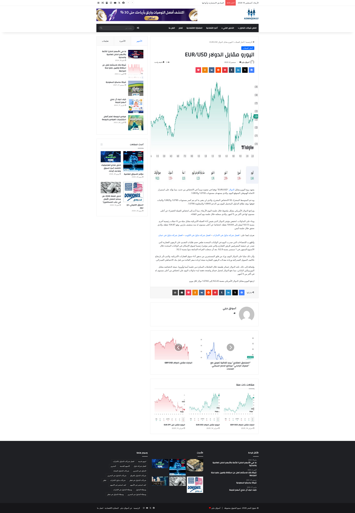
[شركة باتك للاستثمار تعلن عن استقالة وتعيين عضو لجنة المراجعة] (135, 71)
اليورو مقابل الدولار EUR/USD (208, 425)
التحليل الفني (228, 28)
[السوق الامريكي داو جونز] (133, 192)
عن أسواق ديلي (126, 508)
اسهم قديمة (142, 461)
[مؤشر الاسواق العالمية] (133, 161)
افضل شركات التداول (248, 28)
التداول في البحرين (139, 471)
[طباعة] (175, 292)
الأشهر (139, 41)
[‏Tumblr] (231, 70)
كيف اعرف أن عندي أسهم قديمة (118, 101)
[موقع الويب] (234, 313)
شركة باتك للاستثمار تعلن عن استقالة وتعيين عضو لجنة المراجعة (114, 68)
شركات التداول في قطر (137, 480)
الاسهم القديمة (125, 466)
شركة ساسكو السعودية (116, 82)
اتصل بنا (172, 28)
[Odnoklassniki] (205, 70)
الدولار (231, 189)
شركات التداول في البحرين (116, 475)
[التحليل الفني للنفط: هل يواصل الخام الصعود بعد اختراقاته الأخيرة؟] (160, 481)
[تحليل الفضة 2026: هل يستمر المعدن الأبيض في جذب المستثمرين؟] (111, 187)
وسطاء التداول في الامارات (122, 490)
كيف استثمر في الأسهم (138, 485)
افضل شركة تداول (140, 466)
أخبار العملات (239, 42)
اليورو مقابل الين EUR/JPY (174, 425)
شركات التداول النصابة (121, 471)
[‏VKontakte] (211, 70)
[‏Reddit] (218, 70)
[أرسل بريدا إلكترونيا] (240, 62)
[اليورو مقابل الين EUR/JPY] (169, 407)
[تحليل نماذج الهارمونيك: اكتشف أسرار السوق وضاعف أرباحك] (111, 156)
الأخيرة (122, 41)
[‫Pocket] (198, 70)
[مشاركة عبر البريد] (182, 292)
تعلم (181, 28)
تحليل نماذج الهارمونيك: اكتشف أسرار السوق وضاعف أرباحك (111, 168)
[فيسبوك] (251, 70)
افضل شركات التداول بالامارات (123, 461)
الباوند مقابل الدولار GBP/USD (242, 425)
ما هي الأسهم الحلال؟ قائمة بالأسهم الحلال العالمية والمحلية (114, 54)
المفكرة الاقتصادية (194, 28)
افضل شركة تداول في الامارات (226, 235)
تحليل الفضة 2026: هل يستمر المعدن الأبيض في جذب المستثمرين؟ (111, 199)
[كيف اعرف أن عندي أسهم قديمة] (135, 105)
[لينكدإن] (238, 70)
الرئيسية (249, 42)
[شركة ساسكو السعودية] (135, 88)
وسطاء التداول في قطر (115, 494)
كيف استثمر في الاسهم (118, 485)
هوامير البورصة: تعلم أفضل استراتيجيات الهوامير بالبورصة (114, 118)
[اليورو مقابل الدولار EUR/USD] (204, 407)
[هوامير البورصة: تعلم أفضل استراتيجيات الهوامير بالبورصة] (135, 122)
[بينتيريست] (225, 70)
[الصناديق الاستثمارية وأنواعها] (195, 465)
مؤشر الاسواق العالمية (215, 3)
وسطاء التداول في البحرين (137, 494)
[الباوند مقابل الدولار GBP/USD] (239, 407)
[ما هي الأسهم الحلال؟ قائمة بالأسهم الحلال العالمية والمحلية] (135, 54)
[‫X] (245, 70)
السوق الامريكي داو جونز (135, 206)
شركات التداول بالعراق (138, 475)
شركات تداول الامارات (117, 480)
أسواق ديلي (245, 62)
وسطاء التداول (141, 490)
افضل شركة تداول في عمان (170, 235)
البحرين (113, 466)
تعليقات (105, 41)
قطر (104, 480)
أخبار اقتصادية (212, 28)
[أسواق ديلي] (251, 14)
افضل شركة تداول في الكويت (198, 235)
